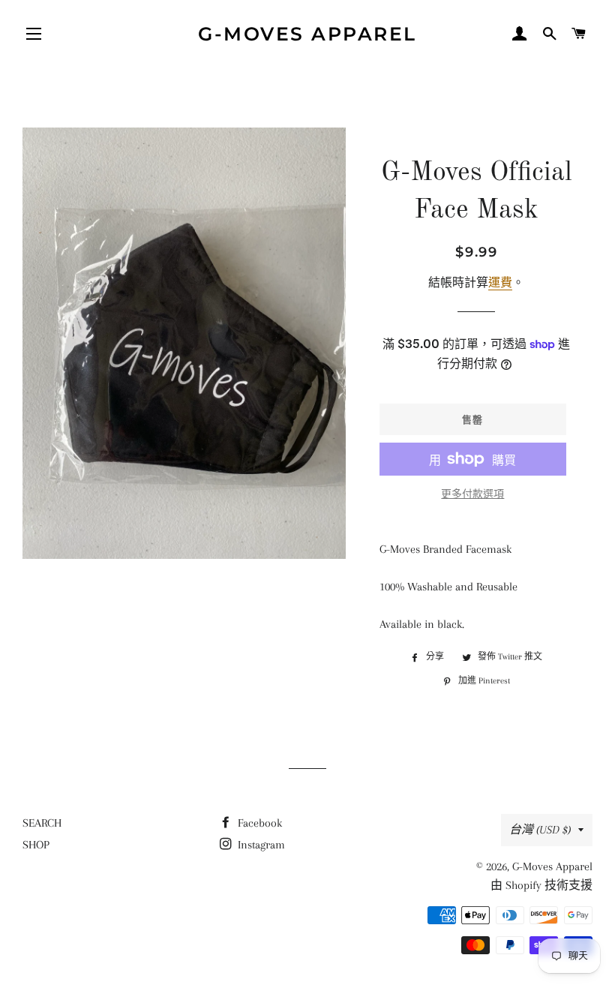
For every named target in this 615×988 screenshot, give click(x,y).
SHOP (36, 844)
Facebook (258, 823)
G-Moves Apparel (307, 34)
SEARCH (42, 823)
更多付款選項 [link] (472, 494)
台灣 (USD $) (540, 829)
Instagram (260, 844)
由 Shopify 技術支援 (541, 885)
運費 (500, 283)
